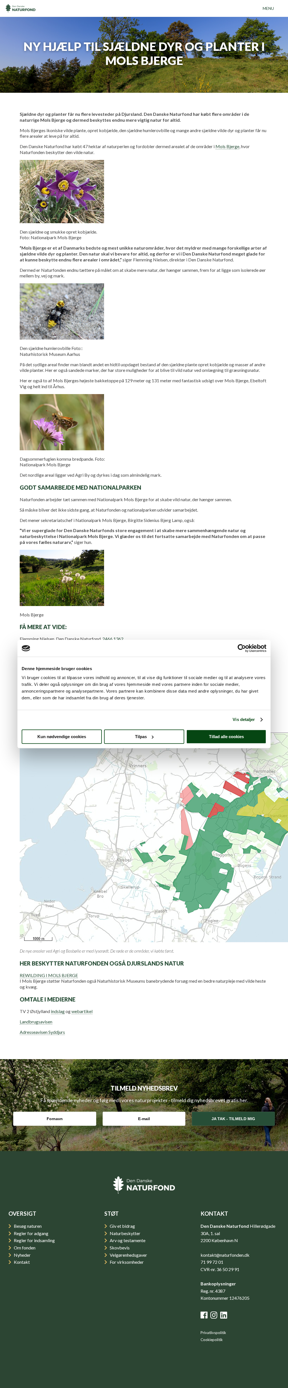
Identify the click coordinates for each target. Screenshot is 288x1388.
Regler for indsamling (34, 1240)
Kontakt (21, 1262)
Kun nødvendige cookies (61, 736)
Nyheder (22, 1255)
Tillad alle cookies (226, 736)
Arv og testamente (127, 1240)
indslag (58, 1011)
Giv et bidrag (122, 1226)
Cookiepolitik (212, 1339)
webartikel (82, 1011)
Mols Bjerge (227, 146)
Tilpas (141, 736)
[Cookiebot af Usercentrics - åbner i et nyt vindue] (241, 648)
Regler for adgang (30, 1233)
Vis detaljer (244, 719)
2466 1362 (112, 638)
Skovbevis (119, 1247)
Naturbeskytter (124, 1233)
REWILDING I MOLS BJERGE (49, 975)
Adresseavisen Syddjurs (42, 1032)
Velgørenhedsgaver (128, 1255)
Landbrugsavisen (36, 1021)
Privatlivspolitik (213, 1332)
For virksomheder (126, 1262)
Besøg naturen (27, 1226)
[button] (268, 8)
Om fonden (24, 1247)
